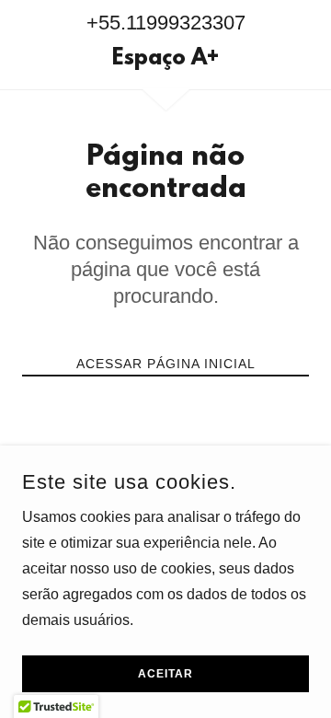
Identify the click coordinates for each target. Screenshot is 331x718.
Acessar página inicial (166, 363)
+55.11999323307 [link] (165, 22)
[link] (165, 60)
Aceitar (165, 673)
